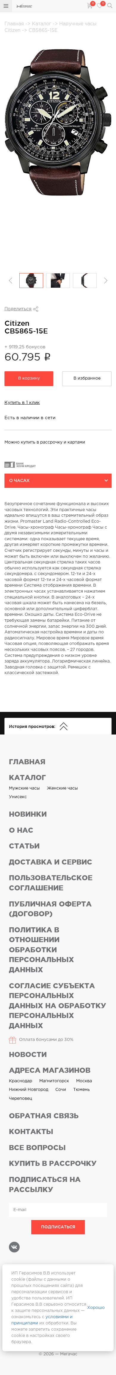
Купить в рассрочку (53, 1163)
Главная (14, 24)
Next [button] (105, 280)
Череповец (20, 1098)
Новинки (28, 814)
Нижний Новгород (28, 1089)
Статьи (24, 846)
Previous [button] (11, 280)
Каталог (42, 24)
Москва (84, 1081)
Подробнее (21, 333)
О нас (21, 830)
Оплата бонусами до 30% (46, 1040)
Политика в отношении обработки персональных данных (41, 950)
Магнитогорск (54, 1081)
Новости (28, 1054)
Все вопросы (37, 1148)
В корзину (29, 378)
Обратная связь (44, 1116)
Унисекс (18, 797)
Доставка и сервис (50, 862)
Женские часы (62, 788)
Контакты (31, 1131)
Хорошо (96, 1308)
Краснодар (20, 1081)
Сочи (60, 1089)
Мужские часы (24, 788)
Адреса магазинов (49, 1070)
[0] (89, 5)
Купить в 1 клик (22, 403)
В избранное (87, 378)
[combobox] (58, 481)
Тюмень (81, 1089)
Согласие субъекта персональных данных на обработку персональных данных (57, 1006)
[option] (31, 280)
